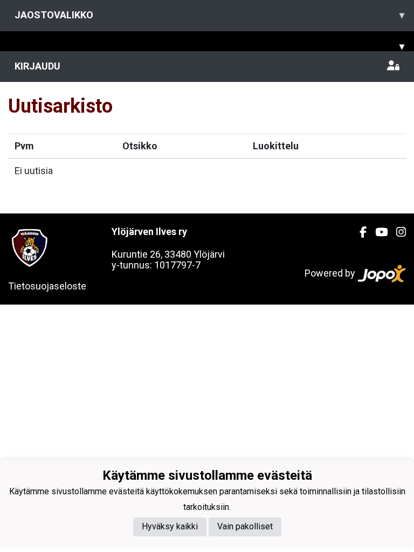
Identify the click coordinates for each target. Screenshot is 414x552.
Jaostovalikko (209, 14)
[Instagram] (397, 232)
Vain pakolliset (245, 526)
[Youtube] (377, 232)
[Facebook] (359, 232)
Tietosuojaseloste (47, 286)
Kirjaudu (37, 66)
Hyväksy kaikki (170, 526)
